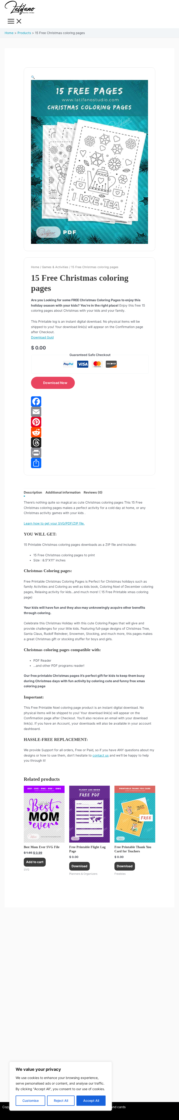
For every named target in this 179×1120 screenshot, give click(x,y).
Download (79, 866)
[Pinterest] (89, 422)
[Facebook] (89, 401)
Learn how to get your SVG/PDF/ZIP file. (54, 523)
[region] (60, 1086)
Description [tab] (33, 492)
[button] (33, 77)
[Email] (89, 412)
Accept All (91, 1101)
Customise (30, 1101)
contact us (101, 755)
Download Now (55, 383)
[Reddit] (89, 432)
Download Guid (42, 337)
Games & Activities (55, 267)
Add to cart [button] (34, 862)
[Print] (89, 453)
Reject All (61, 1101)
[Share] (89, 463)
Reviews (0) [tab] (93, 492)
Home (35, 267)
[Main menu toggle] (15, 21)
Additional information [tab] (63, 492)
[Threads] (89, 442)
